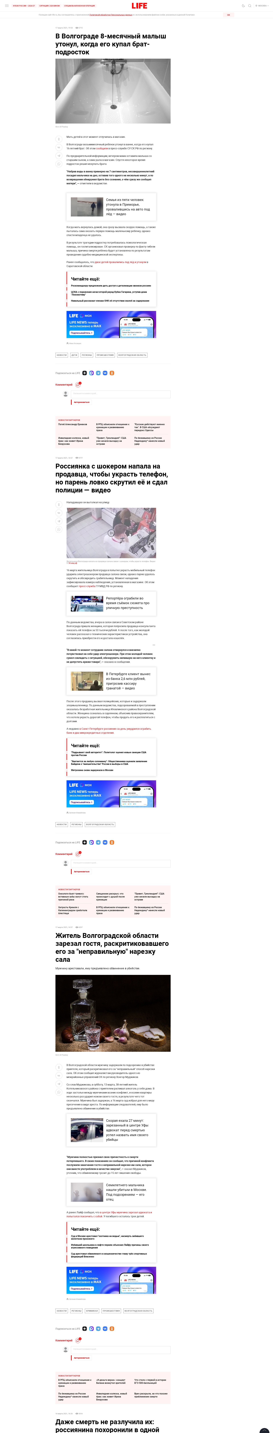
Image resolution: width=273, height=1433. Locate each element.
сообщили (102, 148)
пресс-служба (87, 586)
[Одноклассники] (112, 373)
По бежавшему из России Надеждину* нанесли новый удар (149, 440)
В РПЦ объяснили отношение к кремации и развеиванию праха (112, 427)
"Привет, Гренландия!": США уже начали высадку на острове (111, 440)
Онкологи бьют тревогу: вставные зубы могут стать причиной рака (73, 896)
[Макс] (91, 373)
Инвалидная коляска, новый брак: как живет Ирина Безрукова (73, 440)
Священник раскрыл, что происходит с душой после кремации (110, 896)
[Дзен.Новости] (84, 373)
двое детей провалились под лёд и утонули (120, 262)
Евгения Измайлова (77, 813)
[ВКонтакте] (105, 373)
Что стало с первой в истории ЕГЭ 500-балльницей (150, 1381)
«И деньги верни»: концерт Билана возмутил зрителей (110, 1381)
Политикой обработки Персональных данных (110, 14)
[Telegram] (98, 373)
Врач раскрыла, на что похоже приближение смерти (150, 1395)
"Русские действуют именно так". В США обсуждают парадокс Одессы (149, 427)
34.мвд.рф (72, 563)
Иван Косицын (75, 343)
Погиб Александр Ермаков (72, 424)
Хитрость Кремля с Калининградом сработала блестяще (72, 910)
